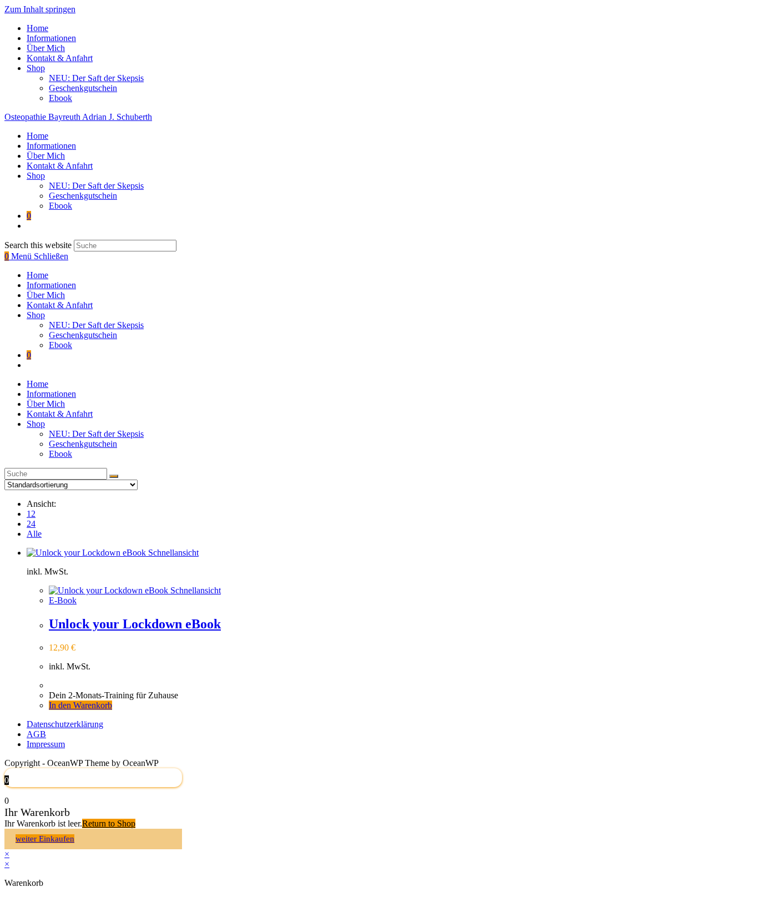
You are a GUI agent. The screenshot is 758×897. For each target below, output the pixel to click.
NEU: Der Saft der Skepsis (96, 78)
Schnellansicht (172, 552)
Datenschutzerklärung (65, 724)
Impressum (46, 744)
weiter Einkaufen (45, 838)
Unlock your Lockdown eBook (135, 624)
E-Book (63, 600)
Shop (36, 68)
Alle (34, 533)
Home (37, 28)
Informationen (51, 38)
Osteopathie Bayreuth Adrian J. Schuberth (78, 117)
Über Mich (46, 48)
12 (31, 513)
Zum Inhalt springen (39, 9)
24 (31, 523)
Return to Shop (108, 823)
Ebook (60, 98)
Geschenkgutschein (83, 88)
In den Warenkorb (80, 705)
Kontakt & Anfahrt (60, 58)
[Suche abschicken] (113, 476)
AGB (36, 734)
